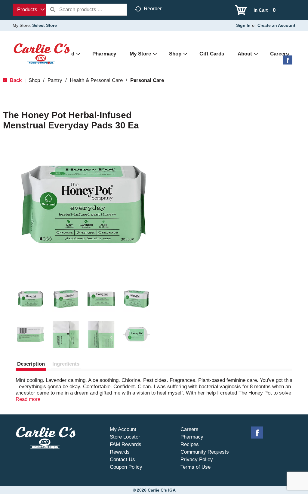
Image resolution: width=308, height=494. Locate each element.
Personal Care (147, 80)
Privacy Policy (196, 459)
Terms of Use (195, 467)
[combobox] (29, 10)
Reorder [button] (153, 8)
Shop (34, 80)
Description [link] (31, 364)
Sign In (243, 25)
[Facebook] (287, 62)
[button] (30, 299)
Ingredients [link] (65, 364)
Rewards (120, 452)
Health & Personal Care (96, 80)
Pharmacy (191, 437)
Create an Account (276, 25)
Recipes (189, 444)
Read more (28, 399)
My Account (123, 429)
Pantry (55, 80)
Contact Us (122, 459)
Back (15, 80)
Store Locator (125, 437)
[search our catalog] (53, 10)
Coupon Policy (126, 467)
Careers (189, 429)
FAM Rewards (125, 444)
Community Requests (204, 452)
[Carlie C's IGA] (42, 53)
